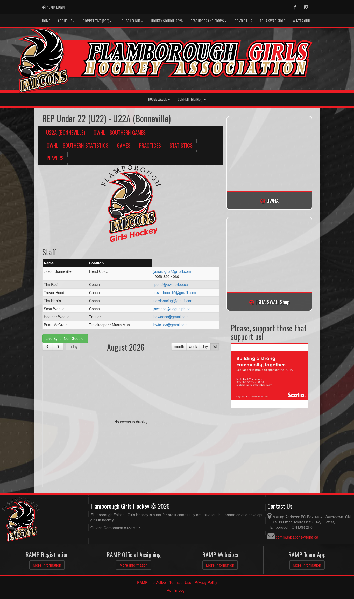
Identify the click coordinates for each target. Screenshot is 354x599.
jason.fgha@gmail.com (172, 271)
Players (55, 158)
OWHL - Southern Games (120, 132)
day (205, 346)
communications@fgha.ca (297, 537)
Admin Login (177, 590)
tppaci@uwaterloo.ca (170, 284)
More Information (47, 565)
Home (46, 20)
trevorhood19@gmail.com (174, 292)
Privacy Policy (206, 582)
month (179, 346)
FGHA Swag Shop (272, 20)
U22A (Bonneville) (65, 132)
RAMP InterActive (151, 582)
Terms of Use (180, 582)
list (215, 346)
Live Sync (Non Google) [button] (65, 338)
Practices (150, 145)
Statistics (181, 145)
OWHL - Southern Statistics (77, 145)
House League (129, 20)
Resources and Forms (207, 20)
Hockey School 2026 (167, 20)
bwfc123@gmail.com (170, 324)
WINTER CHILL (302, 20)
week (193, 346)
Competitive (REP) (190, 99)
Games (123, 145)
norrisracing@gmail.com (173, 300)
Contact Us (243, 20)
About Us (65, 20)
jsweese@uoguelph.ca (171, 308)
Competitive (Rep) (96, 20)
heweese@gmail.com (171, 316)
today (73, 346)
